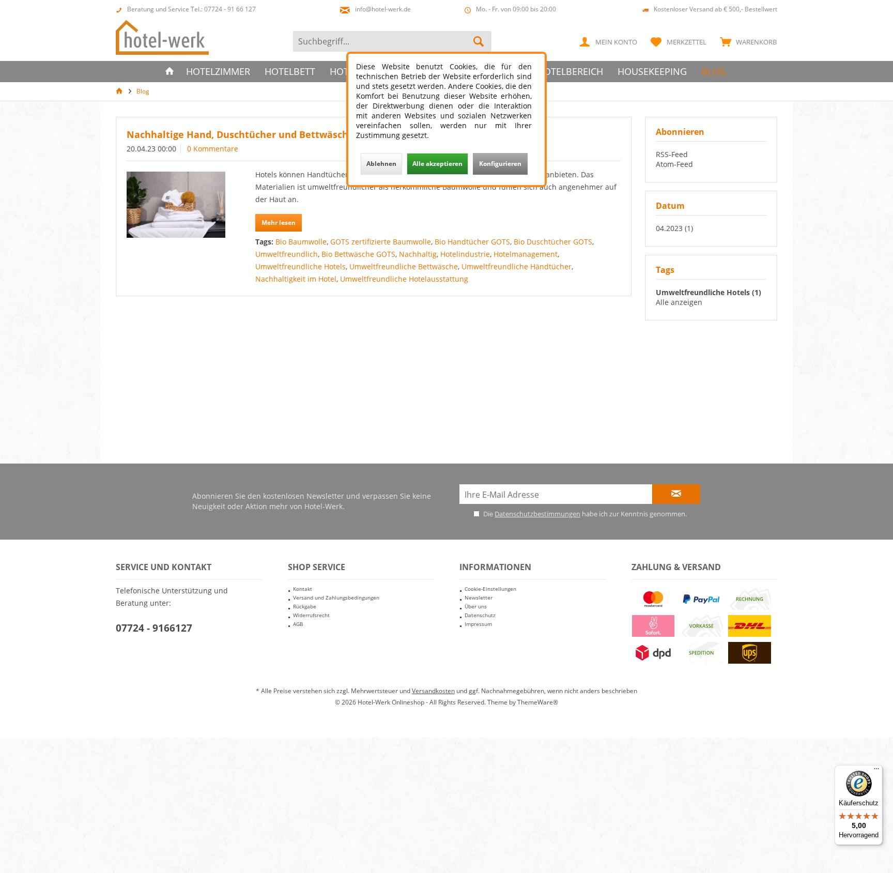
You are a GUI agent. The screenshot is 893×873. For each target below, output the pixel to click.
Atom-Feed (674, 164)
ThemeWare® (537, 702)
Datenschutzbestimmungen (537, 513)
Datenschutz (480, 615)
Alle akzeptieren (437, 163)
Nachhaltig (418, 254)
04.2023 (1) (674, 228)
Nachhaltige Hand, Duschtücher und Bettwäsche (240, 134)
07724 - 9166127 (154, 628)
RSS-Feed (672, 154)
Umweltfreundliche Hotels (300, 266)
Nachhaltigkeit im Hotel (295, 279)
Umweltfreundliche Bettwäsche (403, 266)
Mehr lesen (278, 222)
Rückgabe (304, 606)
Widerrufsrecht (311, 615)
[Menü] (876, 771)
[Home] (169, 71)
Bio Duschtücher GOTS (553, 242)
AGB (298, 623)
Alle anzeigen (679, 302)
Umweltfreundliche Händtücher (516, 266)
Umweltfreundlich (286, 254)
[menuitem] (746, 41)
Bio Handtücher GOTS (472, 242)
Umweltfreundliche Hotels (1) (708, 292)
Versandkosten (433, 690)
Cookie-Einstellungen (490, 588)
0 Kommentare (212, 149)
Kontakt (302, 588)
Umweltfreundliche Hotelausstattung (404, 279)
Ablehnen (381, 163)
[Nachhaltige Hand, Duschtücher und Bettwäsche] (176, 205)
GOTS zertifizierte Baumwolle (380, 242)
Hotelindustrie (465, 254)
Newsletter (478, 597)
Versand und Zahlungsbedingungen (336, 597)
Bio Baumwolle (301, 242)
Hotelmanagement (526, 254)
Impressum (478, 623)
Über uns (476, 606)
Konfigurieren (500, 163)
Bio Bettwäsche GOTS (358, 254)
